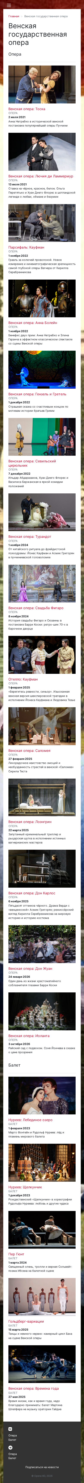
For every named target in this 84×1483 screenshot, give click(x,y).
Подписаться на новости (42, 1467)
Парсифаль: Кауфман (26, 247)
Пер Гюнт (16, 1254)
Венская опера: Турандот (29, 536)
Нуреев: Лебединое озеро (30, 1120)
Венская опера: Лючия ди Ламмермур (40, 176)
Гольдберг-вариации (26, 1321)
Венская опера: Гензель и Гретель (37, 394)
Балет (12, 1439)
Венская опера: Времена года (33, 1388)
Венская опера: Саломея (29, 750)
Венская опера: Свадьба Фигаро (36, 608)
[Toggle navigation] (8, 5)
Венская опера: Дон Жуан (30, 968)
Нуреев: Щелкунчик (25, 1187)
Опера (12, 1435)
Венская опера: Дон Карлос (31, 893)
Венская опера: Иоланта (29, 1036)
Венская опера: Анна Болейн (32, 323)
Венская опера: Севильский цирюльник (32, 463)
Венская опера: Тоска (26, 109)
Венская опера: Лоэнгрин (29, 822)
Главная (13, 16)
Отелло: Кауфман (23, 679)
